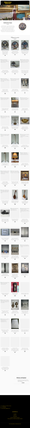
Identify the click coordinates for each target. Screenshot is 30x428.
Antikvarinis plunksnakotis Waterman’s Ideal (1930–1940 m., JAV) (24, 256)
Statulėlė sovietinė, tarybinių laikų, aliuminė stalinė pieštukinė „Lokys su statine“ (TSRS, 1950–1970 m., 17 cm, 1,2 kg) (25, 221)
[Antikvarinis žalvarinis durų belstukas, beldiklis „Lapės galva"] (24, 287)
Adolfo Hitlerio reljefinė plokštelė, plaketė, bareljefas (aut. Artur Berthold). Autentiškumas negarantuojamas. (15, 275)
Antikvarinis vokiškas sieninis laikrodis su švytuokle (15, 294)
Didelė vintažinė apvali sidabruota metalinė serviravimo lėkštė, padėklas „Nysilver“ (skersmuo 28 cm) (5, 53)
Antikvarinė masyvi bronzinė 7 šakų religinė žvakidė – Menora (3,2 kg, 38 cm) (15, 128)
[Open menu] (1, 2)
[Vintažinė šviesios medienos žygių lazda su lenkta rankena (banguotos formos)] (15, 139)
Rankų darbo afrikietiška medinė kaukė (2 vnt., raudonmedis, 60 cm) (15, 220)
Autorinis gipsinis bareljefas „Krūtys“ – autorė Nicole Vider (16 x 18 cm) (5, 239)
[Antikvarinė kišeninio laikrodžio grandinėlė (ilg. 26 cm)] (24, 232)
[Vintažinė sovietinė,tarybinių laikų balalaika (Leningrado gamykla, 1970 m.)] (24, 195)
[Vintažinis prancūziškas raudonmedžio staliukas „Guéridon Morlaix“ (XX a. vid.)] (15, 102)
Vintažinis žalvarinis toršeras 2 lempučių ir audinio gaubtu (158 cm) (5, 146)
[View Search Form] (28, 2)
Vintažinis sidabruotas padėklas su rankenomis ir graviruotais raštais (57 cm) (25, 164)
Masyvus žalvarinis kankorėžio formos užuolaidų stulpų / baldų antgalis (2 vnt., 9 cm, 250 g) (15, 312)
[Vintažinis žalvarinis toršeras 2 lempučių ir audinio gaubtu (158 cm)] (5, 139)
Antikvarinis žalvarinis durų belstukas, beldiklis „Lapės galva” (25, 294)
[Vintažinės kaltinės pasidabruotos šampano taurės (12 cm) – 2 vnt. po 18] (24, 83)
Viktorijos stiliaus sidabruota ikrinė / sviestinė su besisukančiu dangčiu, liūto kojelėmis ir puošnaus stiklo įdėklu (15, 350)
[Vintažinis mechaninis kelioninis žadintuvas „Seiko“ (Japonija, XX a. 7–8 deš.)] (24, 102)
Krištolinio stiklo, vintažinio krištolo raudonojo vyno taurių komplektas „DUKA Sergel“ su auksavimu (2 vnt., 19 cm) (25, 72)
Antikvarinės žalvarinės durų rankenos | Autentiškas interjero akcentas (5, 294)
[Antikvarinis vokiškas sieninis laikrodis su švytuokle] (15, 287)
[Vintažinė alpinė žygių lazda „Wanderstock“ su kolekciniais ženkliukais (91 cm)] (5, 157)
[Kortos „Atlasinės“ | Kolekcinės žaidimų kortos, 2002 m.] (24, 268)
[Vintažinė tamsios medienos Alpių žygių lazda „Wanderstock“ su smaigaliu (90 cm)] (24, 139)
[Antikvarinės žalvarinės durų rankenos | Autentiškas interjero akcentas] (5, 287)
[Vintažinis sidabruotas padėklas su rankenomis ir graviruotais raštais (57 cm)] (24, 157)
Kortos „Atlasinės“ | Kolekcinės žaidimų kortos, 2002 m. (25, 275)
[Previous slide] (13, 402)
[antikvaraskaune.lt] (8, 2)
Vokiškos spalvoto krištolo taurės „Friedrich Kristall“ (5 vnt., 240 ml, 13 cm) (5, 256)
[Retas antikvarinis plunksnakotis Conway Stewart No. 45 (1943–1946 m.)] (5, 268)
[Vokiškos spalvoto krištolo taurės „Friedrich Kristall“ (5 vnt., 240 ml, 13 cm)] (5, 250)
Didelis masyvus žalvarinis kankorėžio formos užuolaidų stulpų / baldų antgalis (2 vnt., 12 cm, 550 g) (5, 312)
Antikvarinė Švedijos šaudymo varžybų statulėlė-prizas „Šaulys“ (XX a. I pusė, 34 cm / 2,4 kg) (5, 91)
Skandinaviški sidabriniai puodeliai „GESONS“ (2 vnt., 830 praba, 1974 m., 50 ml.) (15, 239)
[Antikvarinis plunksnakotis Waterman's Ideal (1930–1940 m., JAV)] (24, 250)
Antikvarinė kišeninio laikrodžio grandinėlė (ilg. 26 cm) (24, 239)
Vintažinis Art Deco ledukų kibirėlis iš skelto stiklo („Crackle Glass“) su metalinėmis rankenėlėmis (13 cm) (25, 312)
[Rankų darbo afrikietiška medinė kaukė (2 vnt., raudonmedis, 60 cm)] (15, 213)
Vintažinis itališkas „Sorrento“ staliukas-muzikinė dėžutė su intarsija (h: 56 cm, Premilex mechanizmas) (5, 183)
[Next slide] (29, 402)
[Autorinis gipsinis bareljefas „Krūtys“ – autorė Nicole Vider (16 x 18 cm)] (5, 232)
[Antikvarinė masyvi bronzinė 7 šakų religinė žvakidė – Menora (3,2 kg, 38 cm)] (15, 121)
